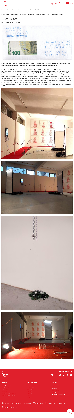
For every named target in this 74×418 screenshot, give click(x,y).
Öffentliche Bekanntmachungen (9, 393)
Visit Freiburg (5, 389)
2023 (30, 10)
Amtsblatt (29, 391)
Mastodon (63, 375)
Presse (28, 395)
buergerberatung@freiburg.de (58, 394)
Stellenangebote (30, 389)
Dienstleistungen (31, 385)
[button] (5, 373)
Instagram (52, 375)
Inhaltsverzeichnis (17, 403)
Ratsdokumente (30, 387)
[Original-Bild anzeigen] (37, 158)
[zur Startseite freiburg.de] (16, 3)
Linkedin (71, 375)
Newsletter (29, 393)
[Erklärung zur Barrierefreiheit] (48, 4)
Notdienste (4, 391)
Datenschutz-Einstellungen (10, 407)
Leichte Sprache (51, 403)
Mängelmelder (5, 387)
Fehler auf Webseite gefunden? (9, 395)
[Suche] (60, 4)
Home (2, 10)
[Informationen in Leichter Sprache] (56, 4)
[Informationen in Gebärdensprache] (52, 4)
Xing (67, 375)
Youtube (60, 375)
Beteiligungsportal (6, 385)
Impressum (28, 403)
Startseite (6, 403)
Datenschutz (62, 403)
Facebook (56, 375)
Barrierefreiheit (39, 403)
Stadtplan (29, 397)
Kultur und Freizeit (11, 10)
